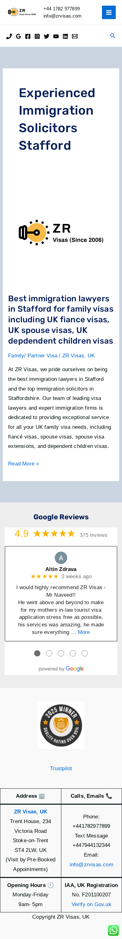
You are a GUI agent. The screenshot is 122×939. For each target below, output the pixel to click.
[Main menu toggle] (109, 12)
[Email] (75, 36)
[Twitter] (46, 36)
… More (80, 632)
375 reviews (93, 535)
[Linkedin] (65, 36)
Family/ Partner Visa (32, 356)
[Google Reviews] (18, 36)
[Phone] (9, 36)
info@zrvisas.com (91, 865)
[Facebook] (28, 36)
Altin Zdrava (60, 569)
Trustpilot (61, 768)
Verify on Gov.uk (91, 904)
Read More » (23, 464)
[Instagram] (37, 36)
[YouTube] (56, 36)
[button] (113, 36)
